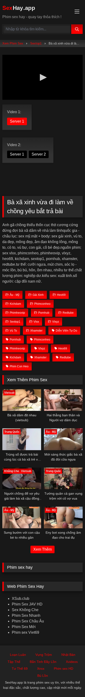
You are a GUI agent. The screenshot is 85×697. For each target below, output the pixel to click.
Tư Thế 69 (20, 668)
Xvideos (72, 662)
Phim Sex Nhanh (26, 615)
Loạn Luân (18, 655)
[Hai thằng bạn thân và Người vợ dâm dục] (63, 400)
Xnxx (40, 668)
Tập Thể (14, 662)
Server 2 (39, 154)
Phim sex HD (63, 668)
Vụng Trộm (43, 655)
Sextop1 (36, 43)
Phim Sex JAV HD (27, 604)
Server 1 (17, 121)
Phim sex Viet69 (25, 632)
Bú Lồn (42, 675)
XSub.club (20, 599)
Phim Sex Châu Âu (28, 621)
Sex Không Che (25, 610)
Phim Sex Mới (24, 627)
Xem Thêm (42, 549)
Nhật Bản (68, 655)
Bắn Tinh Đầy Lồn (43, 662)
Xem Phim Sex (12, 43)
